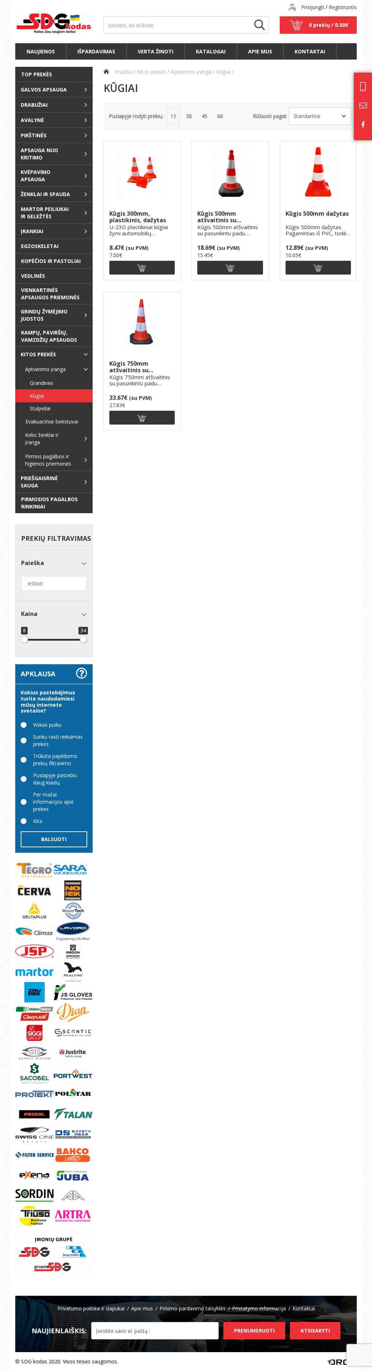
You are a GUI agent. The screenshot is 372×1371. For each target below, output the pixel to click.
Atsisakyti (315, 1330)
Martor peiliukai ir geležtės (45, 213)
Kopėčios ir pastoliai (51, 260)
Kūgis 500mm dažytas (317, 214)
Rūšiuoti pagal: (270, 116)
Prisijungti (312, 7)
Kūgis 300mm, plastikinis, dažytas (137, 217)
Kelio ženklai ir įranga (41, 438)
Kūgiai (32, 395)
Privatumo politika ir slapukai (91, 1308)
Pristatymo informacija (259, 1308)
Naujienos (41, 51)
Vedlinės (33, 275)
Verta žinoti (155, 51)
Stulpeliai (35, 408)
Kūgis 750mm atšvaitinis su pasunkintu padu (133, 367)
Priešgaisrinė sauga (39, 482)
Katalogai (211, 51)
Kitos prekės (38, 354)
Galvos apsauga (44, 89)
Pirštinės (33, 135)
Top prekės (36, 74)
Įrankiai (32, 231)
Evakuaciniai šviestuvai (49, 421)
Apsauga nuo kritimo (39, 154)
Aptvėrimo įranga (45, 369)
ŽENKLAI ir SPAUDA (45, 194)
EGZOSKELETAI (39, 246)
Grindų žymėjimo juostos (44, 315)
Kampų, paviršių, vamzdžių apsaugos (49, 336)
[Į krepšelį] (142, 268)
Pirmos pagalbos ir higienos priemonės (48, 460)
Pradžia (122, 71)
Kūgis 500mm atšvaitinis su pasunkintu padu (221, 217)
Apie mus (260, 51)
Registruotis (343, 7)
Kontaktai (310, 51)
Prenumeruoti (254, 1330)
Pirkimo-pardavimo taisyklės (192, 1308)
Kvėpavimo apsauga (35, 176)
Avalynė (32, 120)
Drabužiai (34, 104)
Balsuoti (53, 839)
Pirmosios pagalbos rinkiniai (49, 503)
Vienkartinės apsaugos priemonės (50, 294)
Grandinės (36, 383)
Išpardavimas (96, 51)
